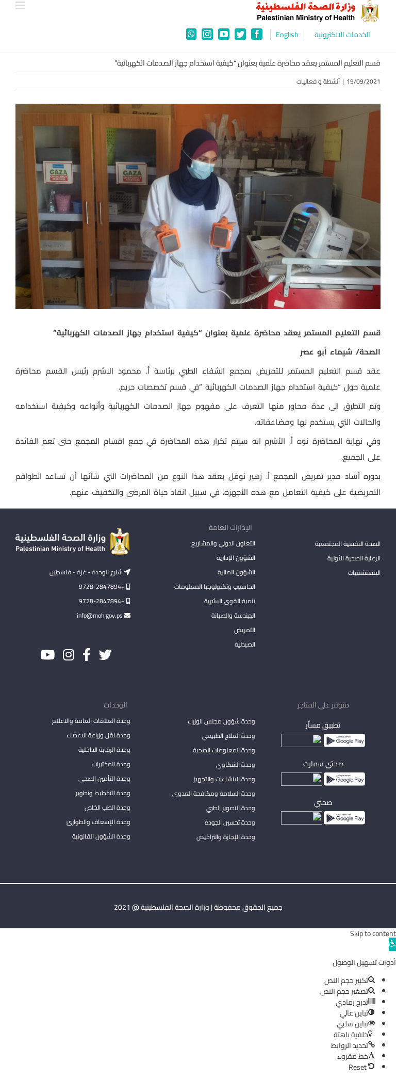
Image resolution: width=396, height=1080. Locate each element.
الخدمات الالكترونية (342, 35)
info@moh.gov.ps (100, 615)
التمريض (244, 630)
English (287, 34)
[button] (392, 944)
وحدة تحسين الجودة (230, 822)
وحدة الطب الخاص (107, 807)
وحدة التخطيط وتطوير (103, 793)
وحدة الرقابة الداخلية (104, 749)
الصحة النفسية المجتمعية (348, 544)
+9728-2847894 (102, 586)
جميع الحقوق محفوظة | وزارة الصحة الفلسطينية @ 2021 (198, 907)
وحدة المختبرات (111, 764)
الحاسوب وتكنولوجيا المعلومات (214, 586)
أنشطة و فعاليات (318, 81)
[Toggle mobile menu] (20, 5)
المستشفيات (364, 572)
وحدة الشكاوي (235, 764)
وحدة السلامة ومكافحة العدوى (213, 793)
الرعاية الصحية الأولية (354, 558)
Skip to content (373, 933)
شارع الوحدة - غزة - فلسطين (87, 572)
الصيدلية (245, 644)
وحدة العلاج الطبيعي (228, 736)
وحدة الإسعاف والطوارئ (98, 822)
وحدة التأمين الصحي (104, 778)
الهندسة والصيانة (233, 615)
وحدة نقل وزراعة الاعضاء (98, 735)
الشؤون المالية (236, 572)
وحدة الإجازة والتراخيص (225, 837)
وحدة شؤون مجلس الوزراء (221, 722)
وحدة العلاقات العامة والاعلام (91, 721)
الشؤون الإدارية (236, 557)
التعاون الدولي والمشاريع (223, 543)
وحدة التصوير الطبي (230, 808)
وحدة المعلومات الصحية (224, 750)
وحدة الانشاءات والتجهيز (224, 779)
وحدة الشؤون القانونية (101, 836)
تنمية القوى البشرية (229, 601)
